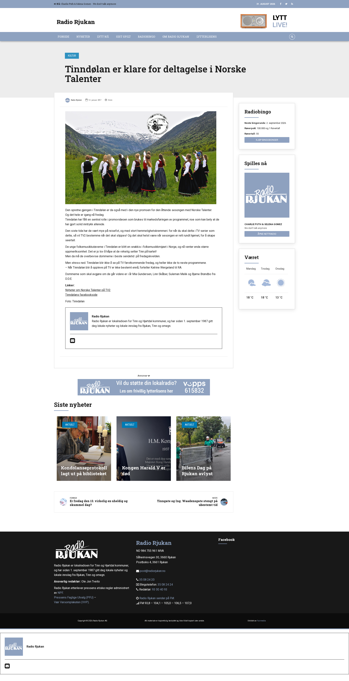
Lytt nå (103, 36)
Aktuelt (70, 424)
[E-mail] (72, 341)
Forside (63, 36)
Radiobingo (146, 36)
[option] (143, 157)
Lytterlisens (206, 36)
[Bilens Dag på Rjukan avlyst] (203, 448)
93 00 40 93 (159, 589)
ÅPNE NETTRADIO (267, 234)
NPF (60, 592)
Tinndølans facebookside (81, 295)
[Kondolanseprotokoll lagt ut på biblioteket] (84, 448)
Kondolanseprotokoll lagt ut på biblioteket (84, 470)
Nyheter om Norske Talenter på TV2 (88, 290)
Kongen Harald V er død (143, 470)
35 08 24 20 (147, 579)
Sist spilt (123, 36)
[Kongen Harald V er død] (143, 448)
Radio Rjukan (76, 22)
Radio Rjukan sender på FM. (156, 598)
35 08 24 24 (165, 584)
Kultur (72, 55)
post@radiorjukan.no (152, 571)
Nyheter (83, 36)
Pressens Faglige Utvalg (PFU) (73, 597)
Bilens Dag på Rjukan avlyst (197, 470)
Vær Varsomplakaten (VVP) (71, 602)
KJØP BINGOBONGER (267, 140)
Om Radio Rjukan (176, 36)
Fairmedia (261, 621)
